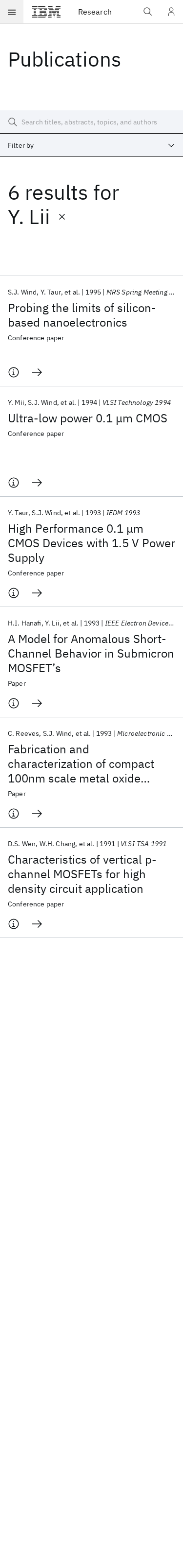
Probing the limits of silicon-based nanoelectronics (82, 315)
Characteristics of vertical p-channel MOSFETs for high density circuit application (82, 874)
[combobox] (91, 145)
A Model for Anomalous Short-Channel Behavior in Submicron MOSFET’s (91, 653)
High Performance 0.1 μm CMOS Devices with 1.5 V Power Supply (91, 543)
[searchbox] (91, 122)
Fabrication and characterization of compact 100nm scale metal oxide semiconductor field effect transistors (81, 763)
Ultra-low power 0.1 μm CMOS (87, 418)
